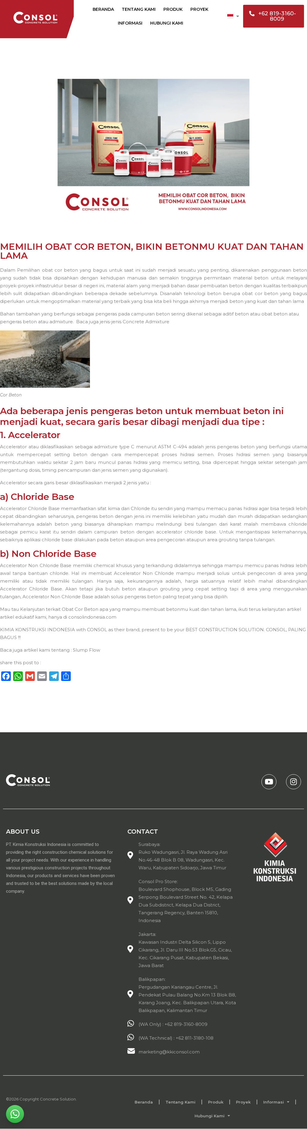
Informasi (130, 23)
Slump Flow (86, 650)
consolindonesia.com (92, 617)
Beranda (103, 9)
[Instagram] (293, 781)
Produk (173, 9)
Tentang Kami (139, 9)
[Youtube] (268, 781)
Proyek (199, 9)
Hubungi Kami (166, 23)
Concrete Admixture (146, 321)
